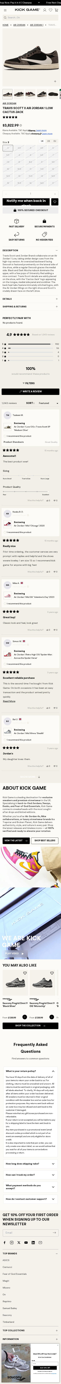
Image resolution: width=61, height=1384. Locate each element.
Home (5, 25)
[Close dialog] (58, 1345)
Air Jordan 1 (36, 25)
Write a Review (37, 392)
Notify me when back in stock (26, 201)
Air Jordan (19, 25)
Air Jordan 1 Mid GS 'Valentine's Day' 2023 (34, 597)
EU (55, 141)
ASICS (6, 1260)
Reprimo (7, 1301)
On (4, 1295)
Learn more (41, 130)
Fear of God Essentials (15, 1274)
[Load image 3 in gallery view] (30, 94)
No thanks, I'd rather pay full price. (45, 1371)
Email (33, 1360)
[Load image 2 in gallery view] (19, 94)
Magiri (6, 1281)
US (48, 141)
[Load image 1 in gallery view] (7, 94)
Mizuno (6, 1288)
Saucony (7, 1315)
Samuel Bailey (10, 1308)
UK (42, 141)
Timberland (8, 1322)
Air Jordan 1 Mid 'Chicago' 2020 (29, 526)
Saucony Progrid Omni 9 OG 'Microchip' (42, 1005)
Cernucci (7, 1267)
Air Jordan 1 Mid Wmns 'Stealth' (29, 733)
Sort (30, 403)
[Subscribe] (54, 1232)
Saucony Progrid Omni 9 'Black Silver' (15, 1005)
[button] (5, 10)
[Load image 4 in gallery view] (42, 94)
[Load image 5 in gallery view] (53, 94)
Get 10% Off (45, 1368)
